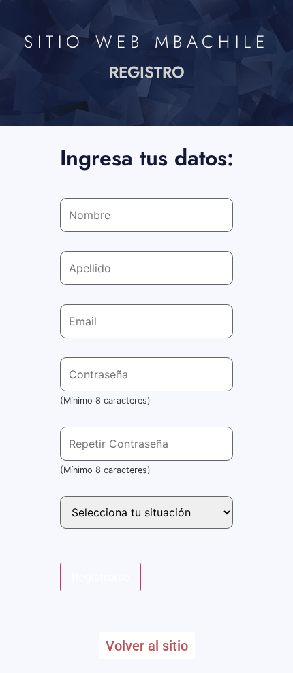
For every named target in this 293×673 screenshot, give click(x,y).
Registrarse (100, 577)
